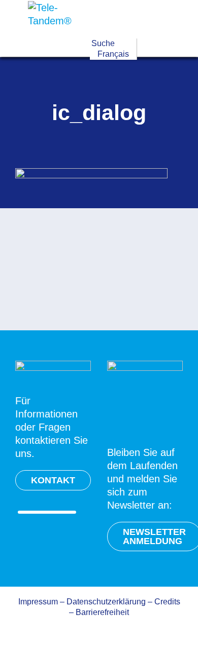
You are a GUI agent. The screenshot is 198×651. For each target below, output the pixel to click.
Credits (167, 601)
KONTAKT (53, 480)
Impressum (38, 601)
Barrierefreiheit (102, 612)
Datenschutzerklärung (106, 601)
